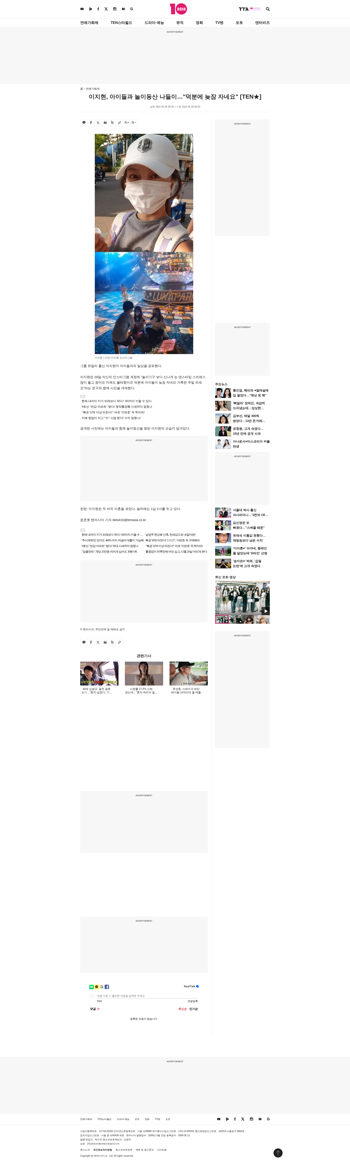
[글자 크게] (126, 123)
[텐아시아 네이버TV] (90, 8)
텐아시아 (99, 1155)
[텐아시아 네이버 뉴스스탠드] (123, 8)
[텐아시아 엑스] (106, 8)
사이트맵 (162, 1149)
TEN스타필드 (121, 23)
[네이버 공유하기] (105, 123)
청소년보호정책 (124, 1149)
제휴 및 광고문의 (145, 1149)
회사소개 (85, 1149)
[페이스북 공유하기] (91, 123)
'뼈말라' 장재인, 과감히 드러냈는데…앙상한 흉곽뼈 (249, 408)
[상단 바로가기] (278, 1153)
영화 (199, 23)
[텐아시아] (178, 9)
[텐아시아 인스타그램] (114, 8)
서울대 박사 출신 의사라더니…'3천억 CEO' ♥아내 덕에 (250, 515)
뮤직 (180, 23)
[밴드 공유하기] (112, 123)
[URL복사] (119, 123)
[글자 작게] (133, 123)
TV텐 (219, 23)
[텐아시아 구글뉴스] (131, 8)
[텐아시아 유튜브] (82, 8)
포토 (239, 23)
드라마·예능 (154, 23)
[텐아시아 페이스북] (98, 8)
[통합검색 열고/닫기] (268, 9)
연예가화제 (89, 23)
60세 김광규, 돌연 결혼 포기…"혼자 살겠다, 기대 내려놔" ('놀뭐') (96, 692)
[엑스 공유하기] (98, 123)
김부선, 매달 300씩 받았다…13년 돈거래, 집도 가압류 (248, 421)
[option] (242, 598)
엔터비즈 (262, 23)
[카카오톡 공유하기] (84, 123)
